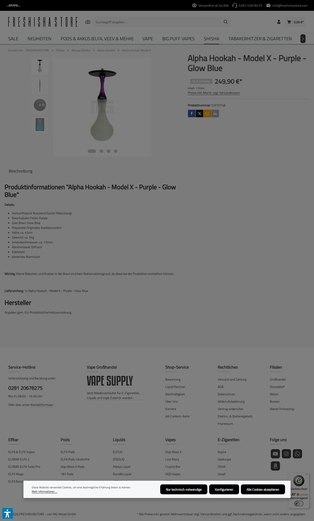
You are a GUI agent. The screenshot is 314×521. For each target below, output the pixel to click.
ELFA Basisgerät (19, 481)
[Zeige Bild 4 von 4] (115, 151)
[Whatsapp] (297, 453)
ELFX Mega (15, 474)
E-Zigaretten (229, 440)
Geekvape (224, 459)
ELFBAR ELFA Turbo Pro (24, 466)
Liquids (119, 440)
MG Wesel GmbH (64, 514)
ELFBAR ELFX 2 (18, 459)
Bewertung (172, 379)
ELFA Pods (68, 451)
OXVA (221, 466)
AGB (221, 386)
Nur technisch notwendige (184, 489)
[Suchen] (88, 22)
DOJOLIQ (118, 459)
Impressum (225, 423)
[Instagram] (286, 453)
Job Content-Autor (177, 416)
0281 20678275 (25, 388)
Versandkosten (210, 514)
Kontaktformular (42, 404)
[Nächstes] (303, 38)
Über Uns (171, 401)
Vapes (170, 440)
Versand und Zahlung (232, 379)
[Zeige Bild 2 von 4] (101, 151)
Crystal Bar (172, 466)
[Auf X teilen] (199, 113)
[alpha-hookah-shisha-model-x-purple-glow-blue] (102, 107)
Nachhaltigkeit (175, 394)
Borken (275, 401)
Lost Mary (172, 459)
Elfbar (13, 440)
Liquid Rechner (175, 386)
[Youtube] (275, 453)
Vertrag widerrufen (230, 408)
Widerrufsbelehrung (231, 401)
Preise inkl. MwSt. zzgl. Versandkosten (214, 92)
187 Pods (67, 474)
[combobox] (157, 22)
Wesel (274, 394)
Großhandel (278, 379)
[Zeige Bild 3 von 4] (108, 151)
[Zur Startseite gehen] (42, 21)
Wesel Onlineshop (282, 408)
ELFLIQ (117, 451)
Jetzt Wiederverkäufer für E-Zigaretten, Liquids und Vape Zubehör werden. (113, 395)
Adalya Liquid (121, 466)
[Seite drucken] (215, 113)
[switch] (298, 503)
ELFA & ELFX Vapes (21, 451)
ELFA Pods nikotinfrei (75, 459)
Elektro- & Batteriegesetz (235, 416)
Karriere (170, 408)
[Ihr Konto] (279, 22)
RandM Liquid (122, 474)
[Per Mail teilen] (207, 113)
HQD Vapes (172, 474)
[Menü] (306, 475)
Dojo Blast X (173, 451)
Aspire (222, 451)
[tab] (21, 171)
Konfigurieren (224, 489)
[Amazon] (275, 466)
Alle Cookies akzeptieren (263, 489)
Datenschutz (226, 394)
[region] (91, 107)
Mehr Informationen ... (44, 491)
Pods (65, 440)
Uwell (221, 474)
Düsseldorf (277, 386)
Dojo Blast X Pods (72, 466)
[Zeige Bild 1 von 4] (92, 151)
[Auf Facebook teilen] (191, 113)
